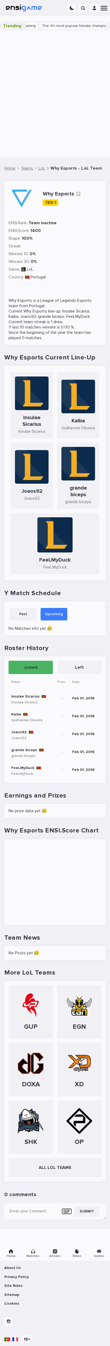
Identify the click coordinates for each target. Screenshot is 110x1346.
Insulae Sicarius (76, 311)
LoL (30, 269)
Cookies (11, 1303)
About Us (12, 1267)
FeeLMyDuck (78, 316)
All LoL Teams (55, 1167)
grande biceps (51, 316)
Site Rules (13, 1285)
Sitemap (11, 1294)
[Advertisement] (55, 94)
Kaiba (13, 316)
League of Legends (58, 300)
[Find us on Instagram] (8, 1321)
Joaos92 (28, 316)
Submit (87, 1211)
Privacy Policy (16, 1277)
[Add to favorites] (78, 194)
